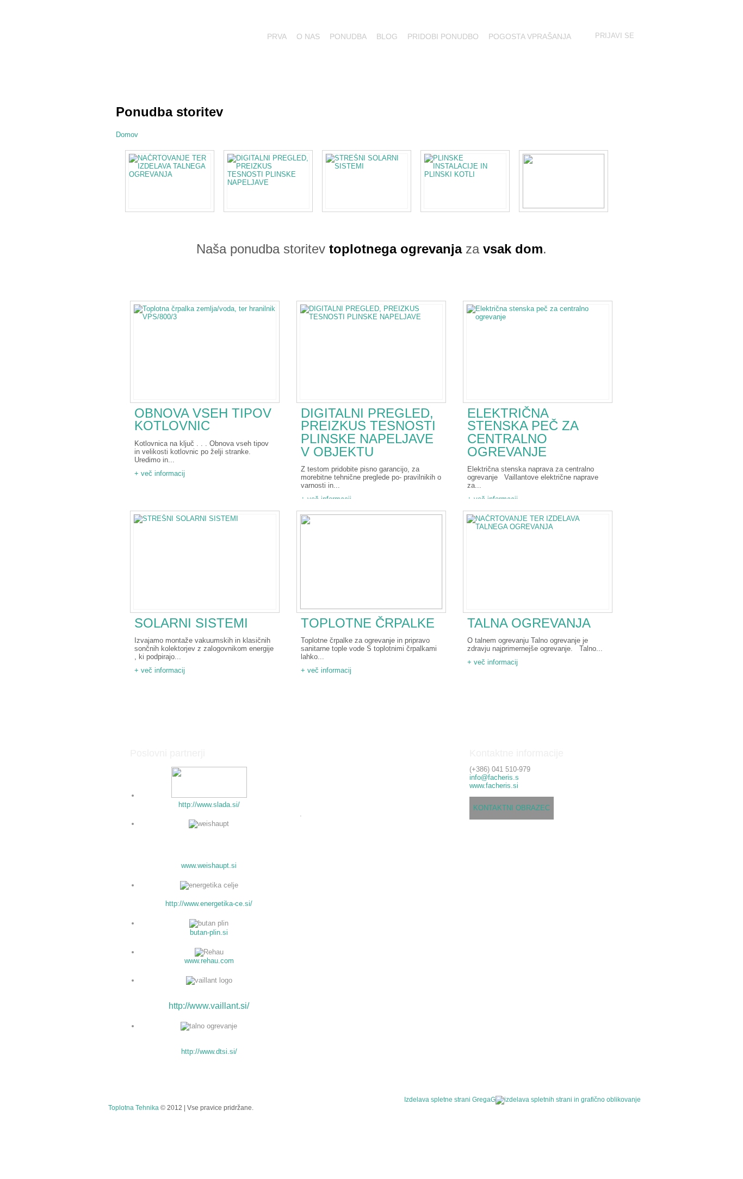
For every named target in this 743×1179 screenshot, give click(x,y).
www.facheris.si (493, 785)
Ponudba (348, 36)
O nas (308, 36)
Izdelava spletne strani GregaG (450, 1099)
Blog (387, 36)
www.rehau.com (209, 961)
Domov (127, 135)
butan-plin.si (209, 932)
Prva (277, 36)
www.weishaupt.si (209, 865)
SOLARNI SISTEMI (191, 623)
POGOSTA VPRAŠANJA (529, 36)
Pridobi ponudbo (443, 36)
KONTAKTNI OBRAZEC (511, 808)
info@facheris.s (494, 777)
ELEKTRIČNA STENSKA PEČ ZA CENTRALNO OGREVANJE (522, 432)
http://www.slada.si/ (209, 805)
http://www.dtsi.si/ (209, 1051)
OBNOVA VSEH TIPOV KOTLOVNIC (202, 419)
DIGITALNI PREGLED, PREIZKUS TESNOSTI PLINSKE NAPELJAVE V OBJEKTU (368, 432)
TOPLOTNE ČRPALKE (368, 623)
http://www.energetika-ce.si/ (208, 903)
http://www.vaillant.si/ (209, 1005)
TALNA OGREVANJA (529, 623)
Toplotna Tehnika (133, 1107)
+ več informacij (159, 473)
